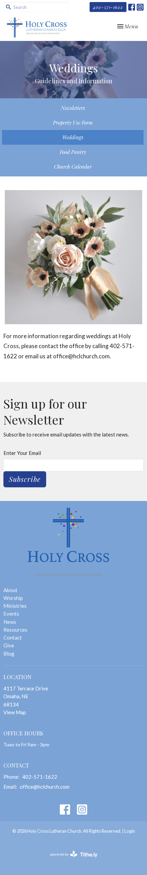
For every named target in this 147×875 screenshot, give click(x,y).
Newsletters (73, 107)
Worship (13, 598)
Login (129, 831)
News (9, 622)
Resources (15, 630)
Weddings (72, 137)
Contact (12, 637)
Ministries (15, 606)
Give (8, 645)
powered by (70, 860)
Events (11, 614)
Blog (8, 653)
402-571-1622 (108, 7)
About (10, 590)
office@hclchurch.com (44, 787)
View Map (14, 712)
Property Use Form (73, 122)
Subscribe (25, 479)
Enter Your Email (22, 453)
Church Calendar (73, 166)
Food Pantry (73, 151)
